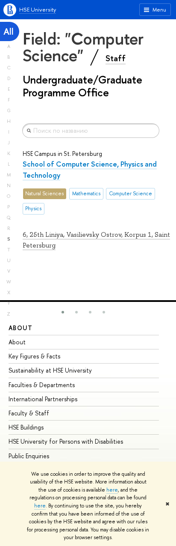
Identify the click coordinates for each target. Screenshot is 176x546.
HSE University (37, 9)
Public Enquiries (29, 456)
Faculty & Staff (29, 413)
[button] (63, 312)
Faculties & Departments (42, 385)
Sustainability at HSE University (50, 370)
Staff (116, 58)
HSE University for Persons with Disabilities (66, 441)
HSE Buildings (26, 427)
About (20, 328)
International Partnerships (43, 399)
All (8, 31)
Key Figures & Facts (34, 356)
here (112, 489)
